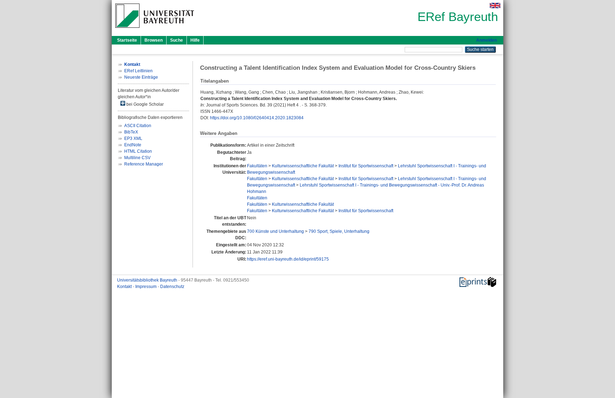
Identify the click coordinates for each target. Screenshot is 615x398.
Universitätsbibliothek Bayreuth (147, 280)
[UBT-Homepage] (155, 29)
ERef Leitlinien (138, 70)
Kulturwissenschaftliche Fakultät (303, 165)
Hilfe (195, 40)
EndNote (132, 144)
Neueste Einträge (141, 77)
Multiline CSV (137, 157)
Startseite (127, 40)
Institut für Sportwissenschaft (365, 165)
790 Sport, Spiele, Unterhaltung (339, 231)
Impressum (146, 286)
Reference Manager (143, 164)
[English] (495, 5)
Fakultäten (257, 165)
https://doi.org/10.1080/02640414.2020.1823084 (257, 117)
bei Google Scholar (144, 104)
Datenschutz (172, 286)
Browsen (153, 40)
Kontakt (125, 286)
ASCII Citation (137, 125)
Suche (176, 40)
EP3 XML (133, 138)
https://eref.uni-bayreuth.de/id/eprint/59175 (288, 259)
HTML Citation (138, 151)
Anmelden (486, 40)
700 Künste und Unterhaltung (275, 231)
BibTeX (131, 132)
